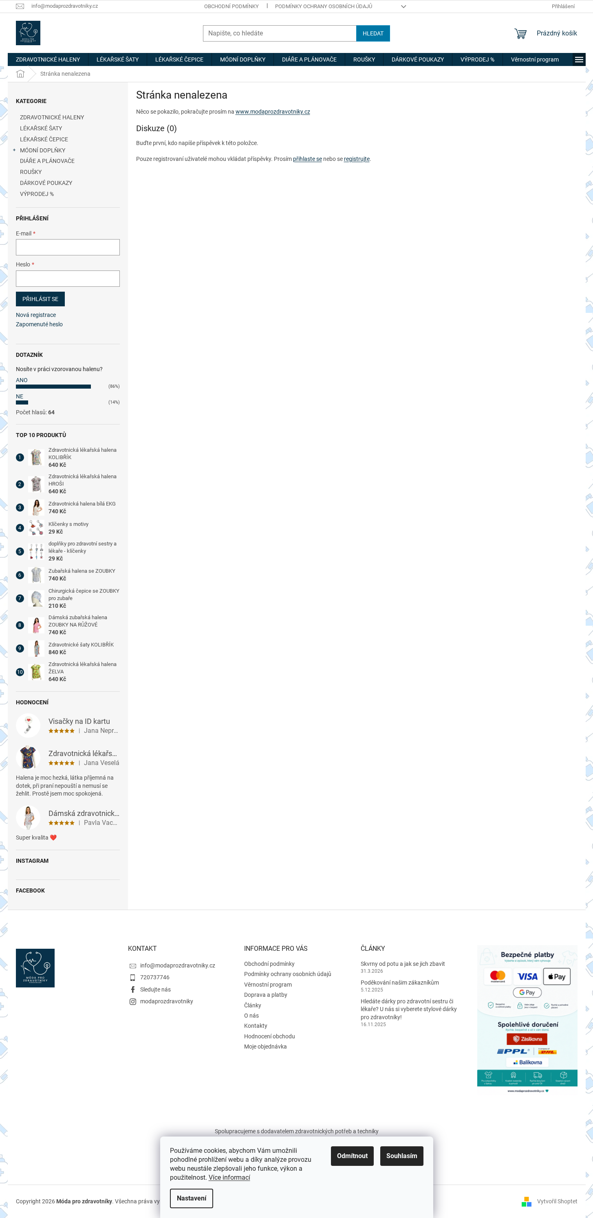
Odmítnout (352, 1156)
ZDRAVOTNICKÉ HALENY (52, 117)
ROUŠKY (31, 172)
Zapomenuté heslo (39, 324)
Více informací (229, 1177)
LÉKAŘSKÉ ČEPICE (44, 139)
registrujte (357, 159)
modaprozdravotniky (166, 1001)
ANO (22, 380)
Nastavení (191, 1198)
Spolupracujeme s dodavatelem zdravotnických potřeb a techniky (297, 1131)
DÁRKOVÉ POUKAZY (46, 183)
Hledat (373, 33)
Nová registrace (36, 315)
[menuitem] (48, 59)
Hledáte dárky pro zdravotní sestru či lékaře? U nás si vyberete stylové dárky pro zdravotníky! (409, 1009)
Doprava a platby (265, 995)
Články (252, 1005)
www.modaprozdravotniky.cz (273, 111)
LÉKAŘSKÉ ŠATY (41, 128)
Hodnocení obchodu (269, 1036)
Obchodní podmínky (231, 6)
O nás (251, 1015)
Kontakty (255, 1025)
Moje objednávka (265, 1046)
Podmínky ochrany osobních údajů (323, 6)
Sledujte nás (155, 989)
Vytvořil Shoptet (557, 1201)
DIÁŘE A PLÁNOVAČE (47, 161)
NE (19, 396)
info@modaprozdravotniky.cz (177, 965)
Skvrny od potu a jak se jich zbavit (403, 964)
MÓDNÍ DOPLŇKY (42, 150)
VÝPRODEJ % (37, 194)
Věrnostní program (268, 984)
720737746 (155, 977)
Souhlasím (401, 1156)
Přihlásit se (40, 299)
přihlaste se (307, 159)
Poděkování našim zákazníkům (400, 982)
